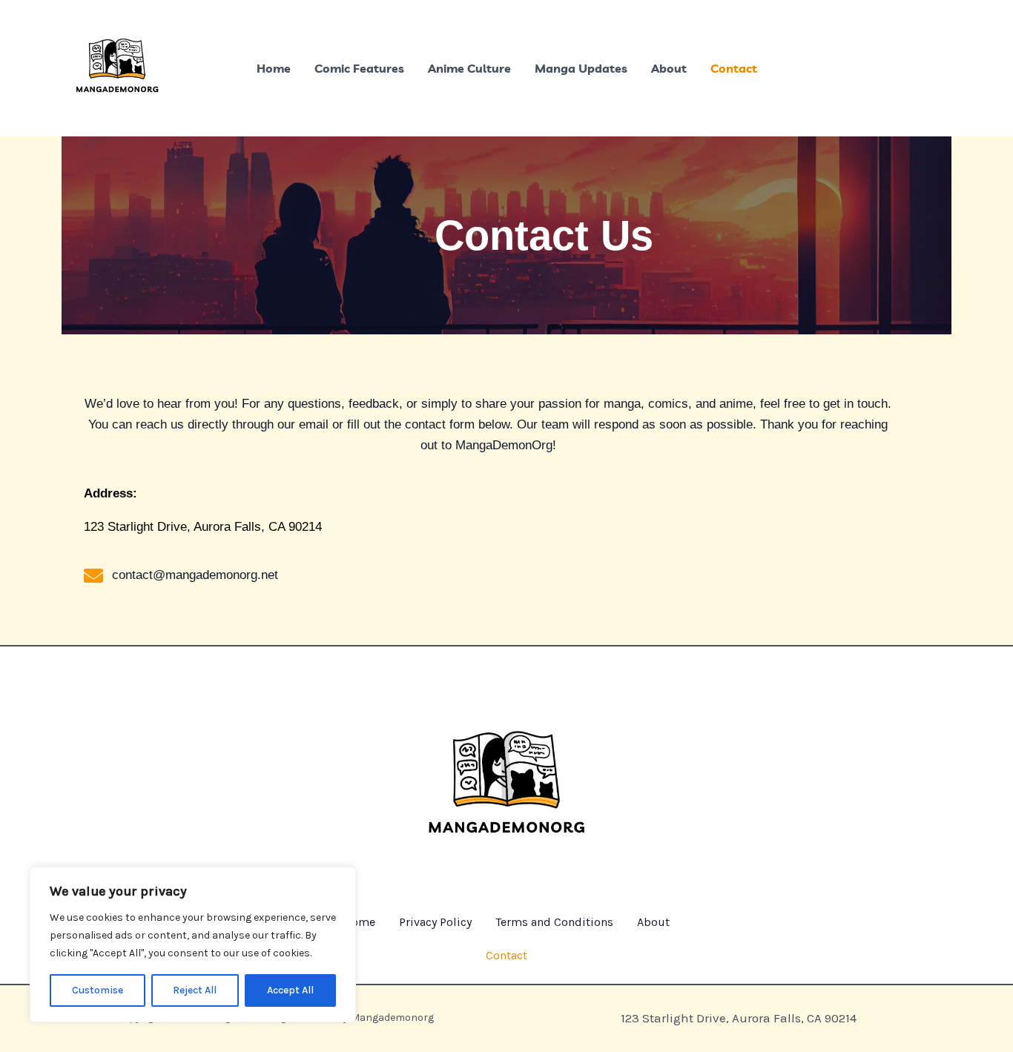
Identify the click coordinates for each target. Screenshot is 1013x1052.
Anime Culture (469, 68)
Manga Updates (581, 68)
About (669, 68)
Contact (733, 68)
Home (274, 68)
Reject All (195, 990)
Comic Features (359, 68)
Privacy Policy (435, 922)
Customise (97, 990)
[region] (193, 944)
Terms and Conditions (554, 922)
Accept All (290, 990)
